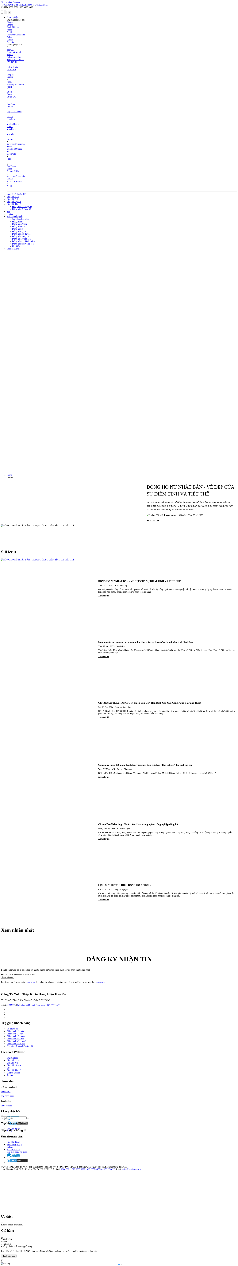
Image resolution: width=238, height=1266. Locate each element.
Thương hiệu (12, 17)
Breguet (10, 49)
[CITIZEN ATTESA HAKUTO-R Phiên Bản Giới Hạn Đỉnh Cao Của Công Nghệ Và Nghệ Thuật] (48, 708)
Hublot (10, 107)
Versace (10, 178)
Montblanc (11, 129)
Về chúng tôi (12, 1029)
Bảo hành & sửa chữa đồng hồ (20, 1046)
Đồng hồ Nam (13, 196)
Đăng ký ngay (7, 977)
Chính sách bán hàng (16, 1036)
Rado (9, 159)
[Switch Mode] (5, 10)
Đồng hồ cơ (17, 221)
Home (9, 475)
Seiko (9, 146)
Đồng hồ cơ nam (19, 224)
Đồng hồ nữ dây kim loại (23, 244)
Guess (9, 94)
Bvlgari (10, 37)
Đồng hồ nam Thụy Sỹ (22, 206)
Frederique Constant (15, 84)
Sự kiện (10, 1075)
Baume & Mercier (14, 52)
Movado (10, 134)
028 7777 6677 (38, 1005)
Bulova (10, 54)
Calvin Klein (12, 67)
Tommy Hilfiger (14, 171)
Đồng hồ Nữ (12, 199)
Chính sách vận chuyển (17, 1041)
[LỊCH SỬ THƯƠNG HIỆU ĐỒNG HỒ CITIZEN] (48, 891)
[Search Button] (2, 13)
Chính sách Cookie (15, 1034)
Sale (8, 211)
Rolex (9, 30)
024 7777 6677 (53, 1005)
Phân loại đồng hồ (14, 216)
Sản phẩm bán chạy (20, 219)
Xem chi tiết (153, 520)
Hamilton (11, 104)
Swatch (10, 151)
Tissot (9, 169)
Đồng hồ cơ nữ (18, 226)
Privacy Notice (100, 982)
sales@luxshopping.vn (132, 1169)
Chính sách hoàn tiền (16, 1043)
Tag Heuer (11, 166)
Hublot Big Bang (14, 1144)
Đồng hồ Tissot (13, 1129)
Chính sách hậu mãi (15, 1038)
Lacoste (10, 116)
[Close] (2, 1237)
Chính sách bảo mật (15, 1031)
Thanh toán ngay (9, 1256)
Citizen (10, 77)
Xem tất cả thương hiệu (17, 194)
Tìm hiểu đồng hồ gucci (17, 1152)
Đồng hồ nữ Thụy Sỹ (21, 209)
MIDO (10, 126)
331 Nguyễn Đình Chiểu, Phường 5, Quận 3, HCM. (25, 5)
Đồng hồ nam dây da (21, 234)
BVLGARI (12, 62)
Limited (10, 214)
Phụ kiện (10, 42)
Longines (11, 119)
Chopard (10, 22)
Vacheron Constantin (16, 35)
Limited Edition (13, 1073)
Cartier (10, 39)
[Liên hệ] (2, 1259)
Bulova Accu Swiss (15, 59)
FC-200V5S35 (13, 1149)
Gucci (9, 92)
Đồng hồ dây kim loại (21, 239)
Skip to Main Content (10, 2)
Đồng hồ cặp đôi (14, 201)
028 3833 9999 (23, 1005)
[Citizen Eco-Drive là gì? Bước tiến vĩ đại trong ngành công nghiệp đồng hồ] (48, 830)
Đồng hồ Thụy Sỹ (14, 204)
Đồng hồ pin (17, 229)
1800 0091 (11, 1005)
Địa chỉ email (7, 974)
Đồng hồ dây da (19, 231)
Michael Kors (12, 124)
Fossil (9, 87)
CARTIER (11, 69)
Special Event (13, 249)
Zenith (9, 32)
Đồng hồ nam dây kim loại (23, 241)
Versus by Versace (14, 181)
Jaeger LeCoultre (14, 111)
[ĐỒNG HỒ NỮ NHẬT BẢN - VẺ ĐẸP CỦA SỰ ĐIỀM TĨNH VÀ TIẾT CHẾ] (48, 587)
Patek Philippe (13, 27)
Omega (10, 25)
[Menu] (2, 10)
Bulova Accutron (14, 57)
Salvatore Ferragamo (16, 144)
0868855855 (6, 1106)
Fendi (9, 82)
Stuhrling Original (14, 149)
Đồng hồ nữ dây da (20, 236)
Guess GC (11, 97)
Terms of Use (30, 982)
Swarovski (11, 154)
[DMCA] (17, 1162)
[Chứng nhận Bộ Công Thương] (13, 1157)
